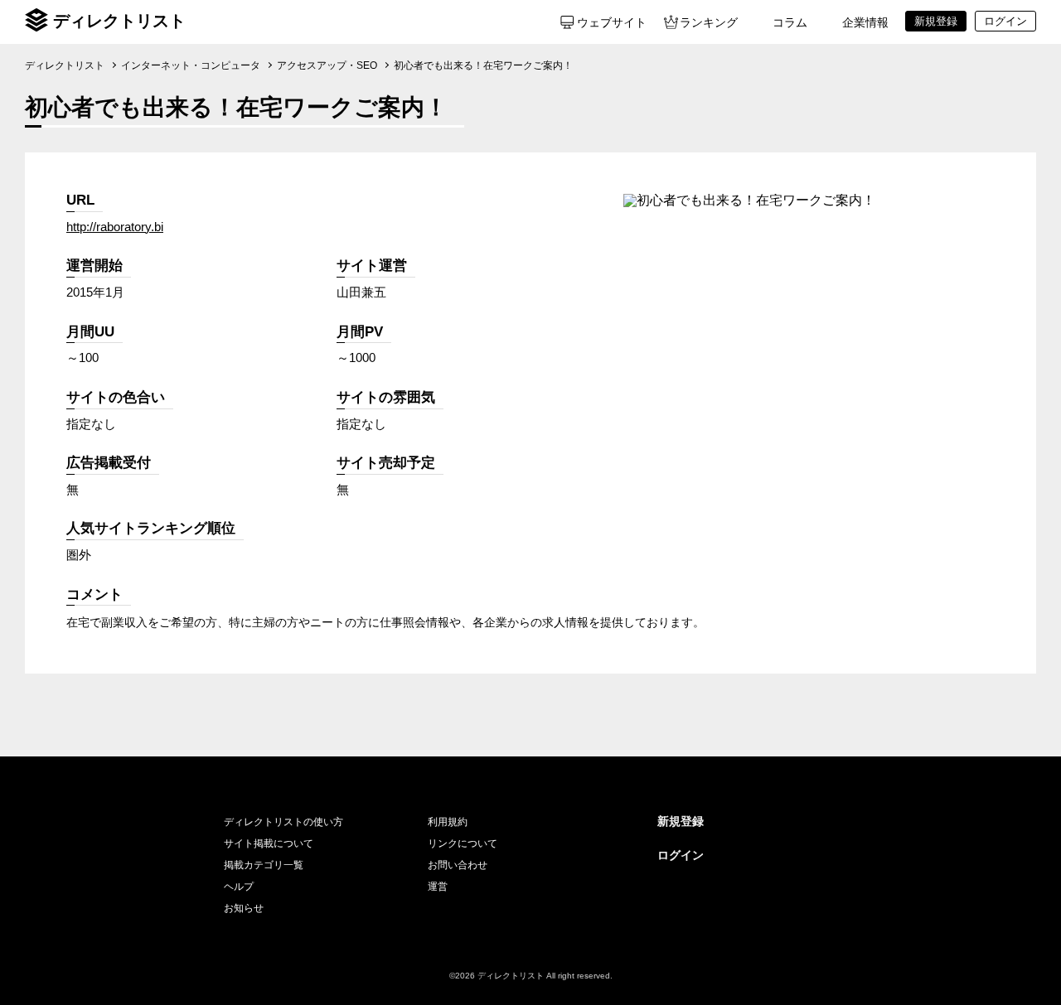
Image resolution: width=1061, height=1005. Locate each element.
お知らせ (244, 908)
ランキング (709, 22)
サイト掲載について (268, 843)
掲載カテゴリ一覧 (263, 865)
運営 (438, 886)
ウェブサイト (612, 22)
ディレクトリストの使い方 (283, 822)
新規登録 (680, 821)
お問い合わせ (457, 865)
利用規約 (448, 822)
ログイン (680, 855)
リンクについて (462, 843)
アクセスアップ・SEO (327, 65)
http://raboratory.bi (114, 227)
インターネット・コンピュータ (190, 65)
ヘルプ (239, 886)
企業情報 (865, 22)
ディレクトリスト (119, 20)
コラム (790, 22)
